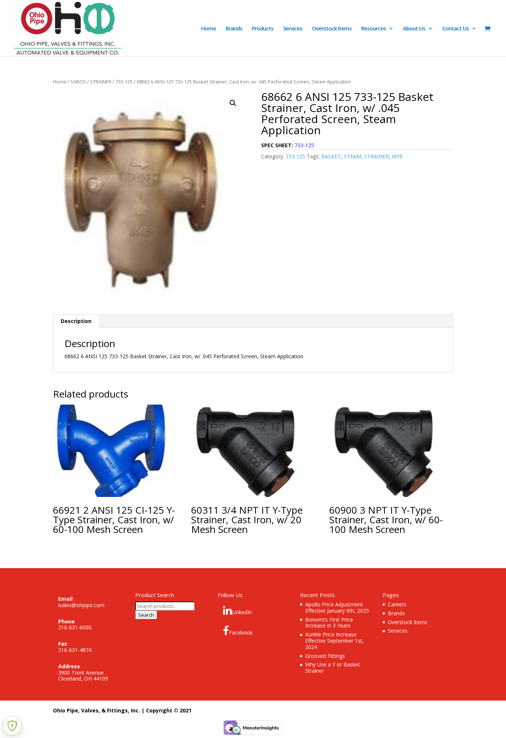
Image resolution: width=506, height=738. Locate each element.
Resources (373, 29)
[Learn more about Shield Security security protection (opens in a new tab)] (12, 726)
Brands (234, 29)
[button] (233, 103)
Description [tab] (76, 320)
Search (146, 615)
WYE (397, 156)
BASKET (331, 156)
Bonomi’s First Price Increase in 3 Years (329, 622)
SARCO (78, 81)
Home (208, 29)
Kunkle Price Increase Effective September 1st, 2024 (334, 640)
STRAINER (100, 81)
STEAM (352, 156)
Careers (397, 604)
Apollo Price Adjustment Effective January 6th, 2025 (337, 607)
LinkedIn (242, 612)
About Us (414, 29)
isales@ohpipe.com (81, 605)
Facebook (241, 632)
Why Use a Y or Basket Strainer (332, 667)
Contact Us (455, 29)
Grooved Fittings (325, 655)
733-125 (124, 81)
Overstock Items (332, 29)
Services (292, 29)
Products (262, 29)
